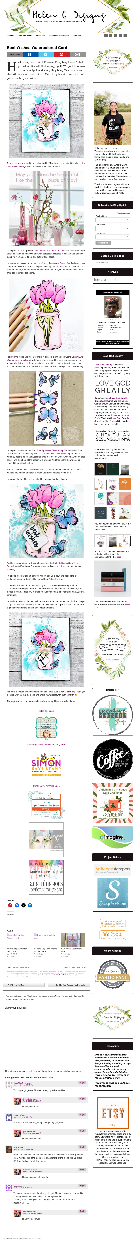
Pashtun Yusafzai (107, 322)
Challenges (77, 35)
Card (17, 967)
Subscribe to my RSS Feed (125, 35)
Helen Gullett (27, 1099)
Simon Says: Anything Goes (46, 785)
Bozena (17, 1186)
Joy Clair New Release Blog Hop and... (72, 985)
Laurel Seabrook (20, 1083)
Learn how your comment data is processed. (63, 1071)
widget (116, 343)
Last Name (111, 233)
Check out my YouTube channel (120, 35)
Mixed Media (24, 967)
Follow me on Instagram (115, 35)
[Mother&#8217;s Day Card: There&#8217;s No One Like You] (46, 940)
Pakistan (122, 322)
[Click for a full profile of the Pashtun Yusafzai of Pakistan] (113, 317)
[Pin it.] (62, 54)
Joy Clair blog (68, 691)
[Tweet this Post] (46, 54)
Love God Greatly (25, 35)
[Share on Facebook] (31, 54)
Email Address (111, 216)
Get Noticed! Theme (35, 1238)
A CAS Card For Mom (14, 985)
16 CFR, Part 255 (59, 975)
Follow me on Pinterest (110, 35)
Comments (15, 54)
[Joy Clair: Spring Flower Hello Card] (19, 940)
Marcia (16, 1147)
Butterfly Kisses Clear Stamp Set (52, 450)
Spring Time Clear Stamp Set (56, 263)
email (118, 341)
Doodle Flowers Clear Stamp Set (49, 250)
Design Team (40, 35)
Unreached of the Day (106, 341)
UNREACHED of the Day (112, 292)
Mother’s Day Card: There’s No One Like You (45, 950)
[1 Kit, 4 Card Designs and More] (73, 940)
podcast (109, 343)
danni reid (17, 1115)
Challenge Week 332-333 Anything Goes (46, 744)
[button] (100, 469)
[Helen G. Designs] (68, 16)
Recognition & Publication (59, 35)
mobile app (125, 341)
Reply (82, 1082)
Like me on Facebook (106, 35)
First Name (111, 225)
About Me (10, 35)
